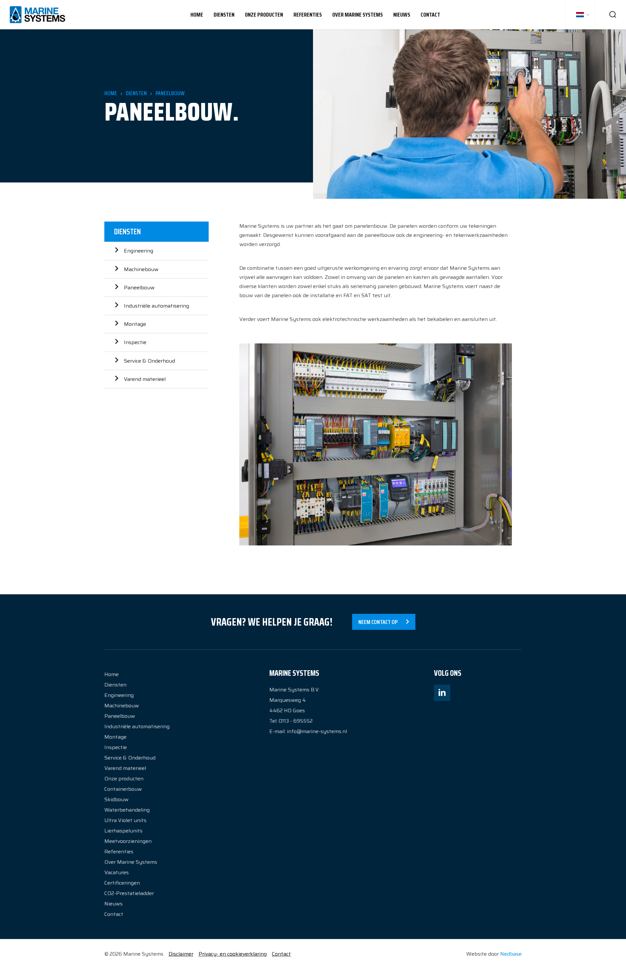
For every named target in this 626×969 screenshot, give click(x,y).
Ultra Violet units (125, 820)
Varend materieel (145, 379)
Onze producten (264, 14)
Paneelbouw (139, 287)
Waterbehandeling (127, 810)
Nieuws (401, 14)
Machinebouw (141, 269)
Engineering (138, 251)
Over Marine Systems (357, 14)
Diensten (224, 14)
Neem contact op (377, 622)
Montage (135, 324)
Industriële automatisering (156, 306)
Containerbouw (123, 789)
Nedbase (511, 954)
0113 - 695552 (296, 721)
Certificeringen (122, 883)
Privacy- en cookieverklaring (233, 954)
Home (196, 14)
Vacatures (116, 872)
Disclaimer (181, 954)
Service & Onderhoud (149, 361)
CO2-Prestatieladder (129, 893)
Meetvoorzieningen (128, 841)
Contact (430, 14)
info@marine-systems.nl (317, 731)
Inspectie (135, 342)
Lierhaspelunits (123, 831)
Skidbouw (116, 799)
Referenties (307, 14)
